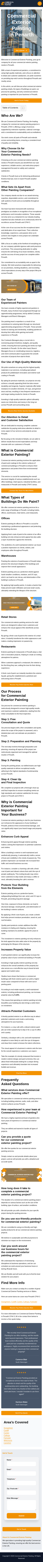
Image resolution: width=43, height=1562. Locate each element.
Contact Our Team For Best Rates (21, 490)
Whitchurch (8, 1440)
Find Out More (21, 1073)
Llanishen (7, 1443)
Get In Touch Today (21, 100)
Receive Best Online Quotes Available (21, 411)
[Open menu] (40, 3)
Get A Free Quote (21, 1413)
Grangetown (5, 1302)
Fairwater (33, 1302)
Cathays (26, 1302)
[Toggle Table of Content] (21, 108)
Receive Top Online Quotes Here (21, 684)
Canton (19, 1302)
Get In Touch (21, 1529)
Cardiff (13, 1302)
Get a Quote (20, 50)
